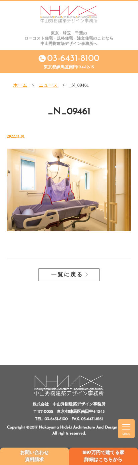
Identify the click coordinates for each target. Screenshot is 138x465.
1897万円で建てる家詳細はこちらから (103, 456)
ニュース (48, 85)
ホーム (20, 85)
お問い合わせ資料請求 (34, 456)
